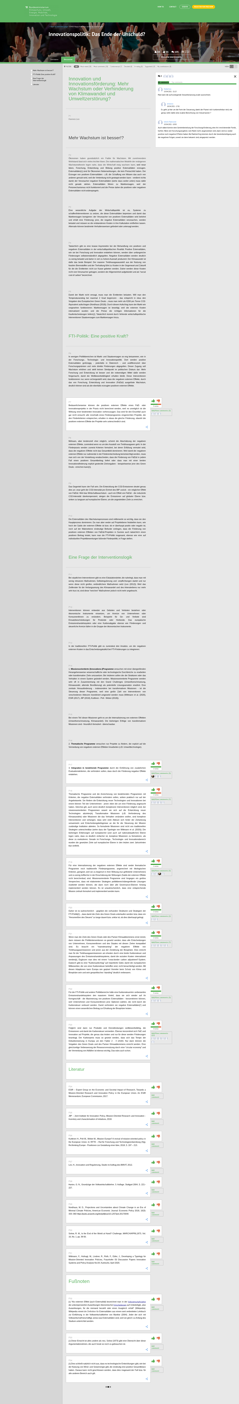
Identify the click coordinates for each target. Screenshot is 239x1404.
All (76, 67)
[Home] (41, 11)
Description (54, 59)
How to (161, 7)
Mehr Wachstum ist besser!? (43, 70)
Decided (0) (128, 67)
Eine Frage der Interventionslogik (39, 79)
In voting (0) (138, 67)
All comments (163, 82)
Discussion (68, 59)
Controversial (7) (116, 67)
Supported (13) (150, 67)
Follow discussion (171, 57)
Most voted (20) (85, 67)
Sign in (185, 7)
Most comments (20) (101, 67)
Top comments (177, 82)
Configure (147, 124)
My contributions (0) (164, 67)
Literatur (36, 84)
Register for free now (203, 7)
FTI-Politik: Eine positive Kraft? (44, 74)
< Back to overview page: (59, 26)
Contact (172, 7)
